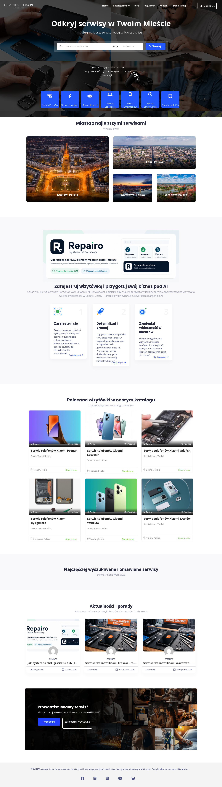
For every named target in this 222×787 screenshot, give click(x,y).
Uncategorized (36, 669)
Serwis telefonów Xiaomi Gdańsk (167, 451)
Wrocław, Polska (96, 539)
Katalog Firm (120, 5)
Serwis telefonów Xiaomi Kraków (167, 519)
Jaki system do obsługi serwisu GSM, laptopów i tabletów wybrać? (69, 663)
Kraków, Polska (153, 537)
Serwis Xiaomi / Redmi (41, 456)
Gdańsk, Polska (153, 469)
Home (105, 5)
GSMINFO (53, 659)
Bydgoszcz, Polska (41, 539)
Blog (136, 5)
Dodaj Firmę (179, 5)
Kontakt (164, 5)
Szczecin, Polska (97, 470)
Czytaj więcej (75, 355)
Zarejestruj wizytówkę (77, 721)
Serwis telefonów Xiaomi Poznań (54, 451)
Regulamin (149, 5)
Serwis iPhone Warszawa (111, 574)
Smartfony (92, 669)
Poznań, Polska (40, 469)
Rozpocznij (49, 721)
